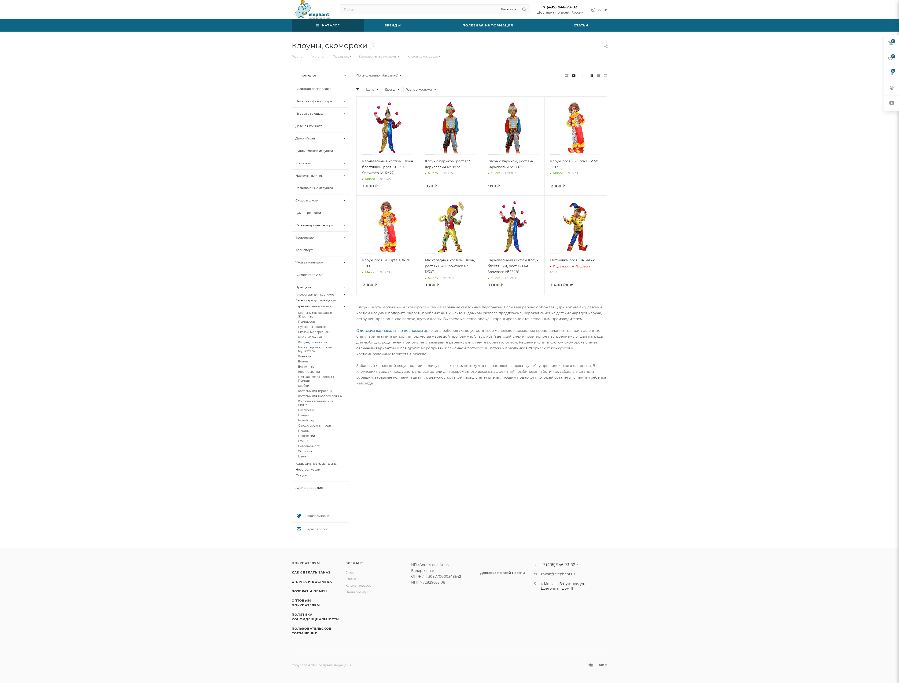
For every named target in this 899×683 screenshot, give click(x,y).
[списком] (598, 75)
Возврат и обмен (309, 591)
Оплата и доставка (312, 582)
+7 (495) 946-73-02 (559, 7)
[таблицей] (606, 75)
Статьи (351, 579)
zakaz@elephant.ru (558, 574)
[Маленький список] (566, 75)
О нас (350, 572)
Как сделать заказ (311, 572)
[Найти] (524, 9)
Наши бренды (357, 592)
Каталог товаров (359, 585)
